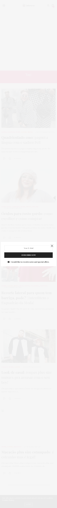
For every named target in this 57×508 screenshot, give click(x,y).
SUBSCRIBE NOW (28, 255)
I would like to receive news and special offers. (30, 262)
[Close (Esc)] (52, 246)
